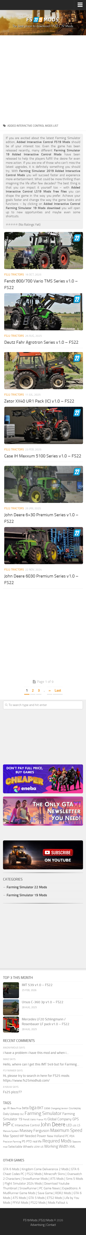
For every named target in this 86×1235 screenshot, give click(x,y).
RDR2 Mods (63, 1193)
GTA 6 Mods (11, 1169)
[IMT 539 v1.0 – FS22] (11, 990)
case (47, 1108)
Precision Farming (12, 1141)
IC (12, 1125)
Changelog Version (59, 1108)
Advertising (37, 1225)
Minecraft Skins (54, 1174)
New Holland (55, 1136)
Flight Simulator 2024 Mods (23, 1183)
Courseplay (75, 1108)
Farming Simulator (43, 1113)
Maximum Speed (66, 1130)
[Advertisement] (43, 78)
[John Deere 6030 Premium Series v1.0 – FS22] (43, 545)
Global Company (59, 1119)
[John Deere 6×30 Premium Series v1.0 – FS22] (43, 484)
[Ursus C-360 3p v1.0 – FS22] (11, 1007)
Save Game (45, 1193)
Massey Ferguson (34, 1130)
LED (69, 1125)
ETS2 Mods (54, 1198)
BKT (40, 1108)
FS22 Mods (34, 1174)
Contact (51, 1225)
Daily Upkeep (11, 1114)
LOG (74, 1125)
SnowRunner (28, 1188)
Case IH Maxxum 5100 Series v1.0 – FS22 (42, 456)
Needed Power (35, 1136)
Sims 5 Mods (74, 1179)
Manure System (11, 1131)
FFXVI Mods (20, 1202)
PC (67, 1136)
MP (22, 1136)
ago (4, 1108)
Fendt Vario (29, 1119)
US (41, 1146)
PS (23, 1141)
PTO (29, 1141)
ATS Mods (57, 1179)
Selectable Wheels (20, 1146)
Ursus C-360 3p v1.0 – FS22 (42, 1002)
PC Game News (49, 1188)
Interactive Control (27, 1125)
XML (72, 1146)
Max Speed (11, 1136)
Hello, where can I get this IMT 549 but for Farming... (41, 1064)
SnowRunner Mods (35, 1179)
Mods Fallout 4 (58, 1202)
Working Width (56, 1146)
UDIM (37, 1146)
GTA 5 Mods (36, 1198)
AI (8, 1108)
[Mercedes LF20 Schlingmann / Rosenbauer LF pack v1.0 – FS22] (11, 1025)
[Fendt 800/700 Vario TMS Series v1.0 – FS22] (43, 250)
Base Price (16, 1108)
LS (78, 1125)
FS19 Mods (30, 1220)
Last (58, 690)
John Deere (53, 1124)
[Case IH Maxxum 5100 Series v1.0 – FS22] (43, 425)
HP (6, 1124)
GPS (75, 1119)
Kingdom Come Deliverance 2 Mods (45, 1169)
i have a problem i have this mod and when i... (36, 1053)
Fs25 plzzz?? (12, 1092)
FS (45, 1119)
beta (25, 1108)
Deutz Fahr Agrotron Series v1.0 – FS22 (41, 342)
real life (37, 1141)
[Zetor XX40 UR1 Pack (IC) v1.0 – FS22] (43, 370)
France (40, 1119)
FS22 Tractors (14, 274)
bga (32, 1107)
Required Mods (57, 1141)
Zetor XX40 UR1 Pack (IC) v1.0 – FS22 (39, 401)
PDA (71, 1136)
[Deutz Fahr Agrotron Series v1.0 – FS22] (43, 311)
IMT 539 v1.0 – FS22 (37, 985)
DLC (22, 1114)
